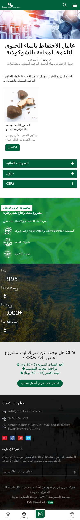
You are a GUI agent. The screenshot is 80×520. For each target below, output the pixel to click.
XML (43, 497)
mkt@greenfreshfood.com (24, 411)
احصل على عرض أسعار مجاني (40, 383)
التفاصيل (12, 147)
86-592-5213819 (18, 418)
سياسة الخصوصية (59, 497)
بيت (45, 60)
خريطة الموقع (29, 497)
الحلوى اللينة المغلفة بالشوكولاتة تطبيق (17, 127)
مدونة (15, 497)
